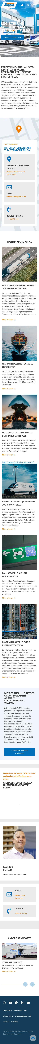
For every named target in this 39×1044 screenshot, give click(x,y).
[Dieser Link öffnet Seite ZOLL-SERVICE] (19, 569)
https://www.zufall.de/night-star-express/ (18, 462)
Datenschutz (8, 1016)
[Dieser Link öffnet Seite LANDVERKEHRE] (19, 281)
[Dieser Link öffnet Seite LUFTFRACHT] (19, 429)
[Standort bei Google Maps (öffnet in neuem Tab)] (19, 129)
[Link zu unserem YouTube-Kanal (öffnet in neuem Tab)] (10, 1002)
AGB (25, 1010)
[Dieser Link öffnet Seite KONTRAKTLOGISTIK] (19, 638)
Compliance (7, 1010)
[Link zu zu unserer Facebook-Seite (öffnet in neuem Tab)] (16, 1002)
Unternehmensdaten (23, 1016)
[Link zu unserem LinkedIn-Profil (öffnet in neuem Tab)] (22, 1002)
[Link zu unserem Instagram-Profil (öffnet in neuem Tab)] (4, 1002)
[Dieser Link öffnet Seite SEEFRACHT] (19, 360)
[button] (28, 5)
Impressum (18, 1010)
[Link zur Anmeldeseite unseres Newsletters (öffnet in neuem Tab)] (28, 1002)
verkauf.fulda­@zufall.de (16, 197)
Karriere (14, 1022)
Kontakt (6, 1022)
